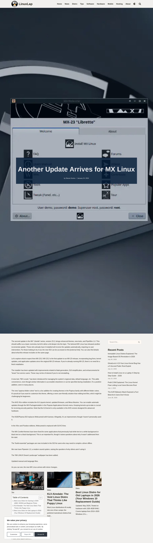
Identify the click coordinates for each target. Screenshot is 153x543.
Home (59, 4)
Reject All (27, 534)
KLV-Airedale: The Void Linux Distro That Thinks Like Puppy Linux (27, 507)
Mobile (110, 4)
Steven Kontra (70, 178)
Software (90, 4)
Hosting (119, 4)
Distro (74, 4)
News (67, 4)
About (128, 4)
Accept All (41, 534)
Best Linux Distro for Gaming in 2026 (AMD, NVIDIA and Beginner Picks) (26, 502)
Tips (82, 4)
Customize (13, 534)
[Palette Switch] (135, 4)
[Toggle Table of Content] (39, 497)
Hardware (101, 4)
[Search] (140, 4)
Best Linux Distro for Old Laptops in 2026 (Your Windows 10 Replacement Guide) (27, 512)
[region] (27, 528)
